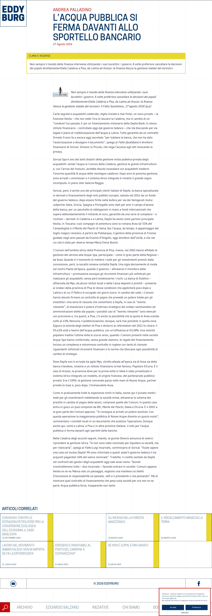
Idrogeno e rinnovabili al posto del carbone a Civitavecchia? (73, 549)
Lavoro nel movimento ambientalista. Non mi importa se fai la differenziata (23, 549)
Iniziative (100, 607)
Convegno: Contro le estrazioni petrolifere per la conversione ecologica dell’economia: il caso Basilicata (23, 526)
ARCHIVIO (25, 607)
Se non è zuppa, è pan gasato (128, 545)
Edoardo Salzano (62, 607)
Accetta (173, 607)
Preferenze (196, 607)
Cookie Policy (185, 612)
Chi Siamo (131, 607)
